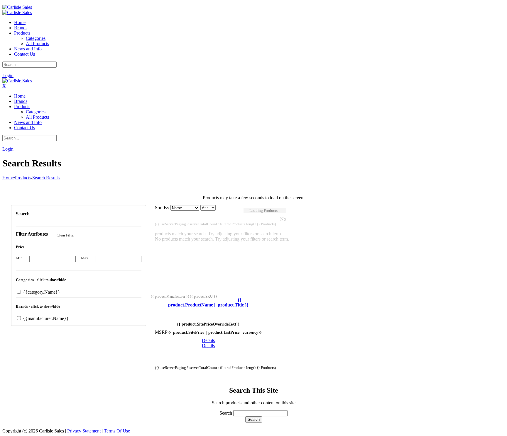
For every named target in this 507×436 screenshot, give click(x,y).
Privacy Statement (84, 430)
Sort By (162, 207)
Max (84, 258)
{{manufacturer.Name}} (45, 318)
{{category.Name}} (41, 291)
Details (208, 340)
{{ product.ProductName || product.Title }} (208, 302)
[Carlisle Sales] (17, 7)
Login (7, 75)
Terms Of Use (117, 430)
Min (19, 258)
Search (225, 413)
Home (8, 177)
